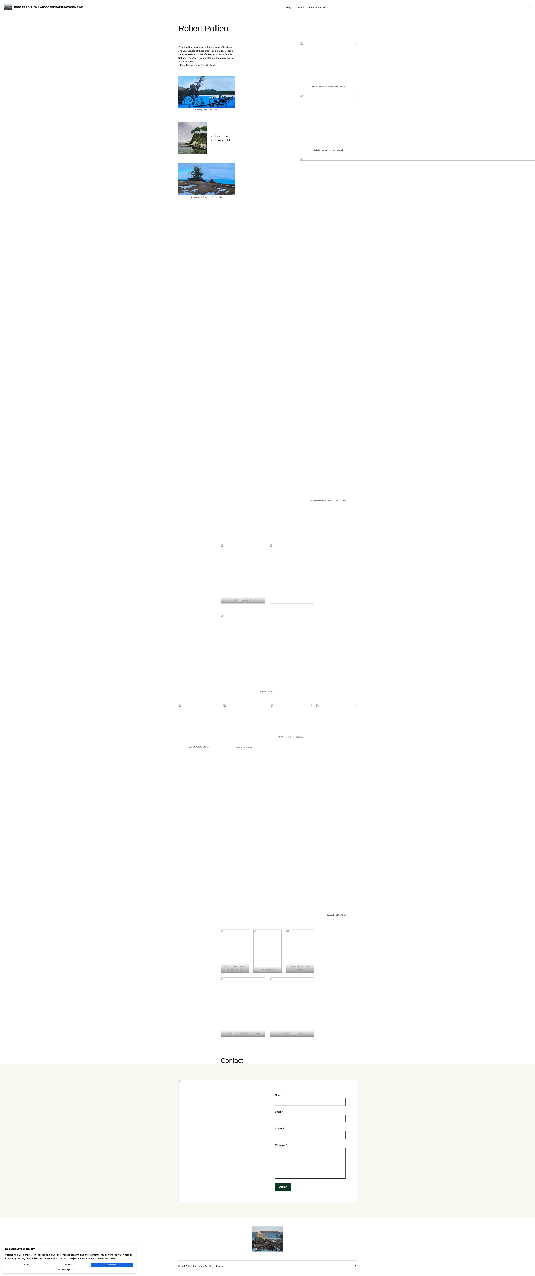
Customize (26, 1265)
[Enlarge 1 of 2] (261, 547)
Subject (279, 1128)
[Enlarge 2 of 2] (310, 547)
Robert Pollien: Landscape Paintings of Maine (48, 7)
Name (279, 1095)
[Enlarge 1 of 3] (278, 933)
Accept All (112, 1265)
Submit (283, 1186)
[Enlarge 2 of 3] (310, 933)
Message (281, 1145)
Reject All (69, 1265)
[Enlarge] (231, 79)
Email (279, 1111)
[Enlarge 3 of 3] (310, 981)
